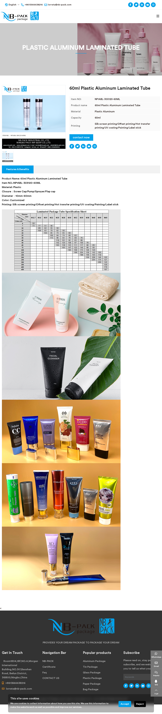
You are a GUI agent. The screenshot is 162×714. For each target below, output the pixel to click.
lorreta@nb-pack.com (59, 5)
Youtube (147, 4)
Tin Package (90, 667)
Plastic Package (92, 678)
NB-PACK (48, 661)
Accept (125, 704)
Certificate (48, 667)
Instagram (153, 4)
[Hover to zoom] (33, 117)
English (12, 5)
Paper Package (91, 684)
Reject (140, 704)
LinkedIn (142, 4)
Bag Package (90, 689)
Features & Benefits (17, 169)
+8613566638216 (34, 5)
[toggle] (157, 16)
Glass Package (91, 672)
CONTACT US (50, 678)
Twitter (136, 4)
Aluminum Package (94, 661)
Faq (44, 672)
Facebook (130, 4)
